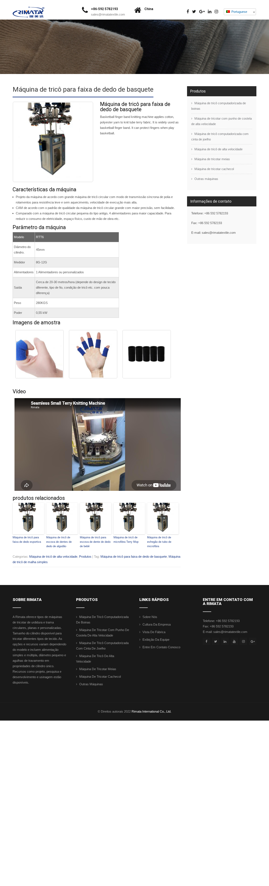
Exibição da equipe (155, 639)
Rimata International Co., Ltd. (151, 711)
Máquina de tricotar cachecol (214, 169)
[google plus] (202, 11)
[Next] (84, 142)
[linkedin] (209, 11)
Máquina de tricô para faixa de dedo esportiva (27, 539)
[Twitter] (194, 11)
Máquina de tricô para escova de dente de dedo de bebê (95, 542)
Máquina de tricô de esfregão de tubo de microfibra (159, 542)
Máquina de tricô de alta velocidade (53, 556)
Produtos (85, 556)
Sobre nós (149, 617)
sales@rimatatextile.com (108, 14)
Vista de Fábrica (153, 632)
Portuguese (239, 11)
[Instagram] (216, 11)
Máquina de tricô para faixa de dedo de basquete (133, 556)
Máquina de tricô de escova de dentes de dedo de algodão (59, 542)
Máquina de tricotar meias (212, 159)
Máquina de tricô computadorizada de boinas (218, 105)
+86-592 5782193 (104, 9)
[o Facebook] (188, 11)
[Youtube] (234, 641)
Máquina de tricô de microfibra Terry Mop (125, 539)
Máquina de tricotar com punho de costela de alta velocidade (221, 121)
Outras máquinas (206, 179)
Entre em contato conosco (161, 647)
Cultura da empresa (156, 624)
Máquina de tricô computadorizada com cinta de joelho (220, 136)
